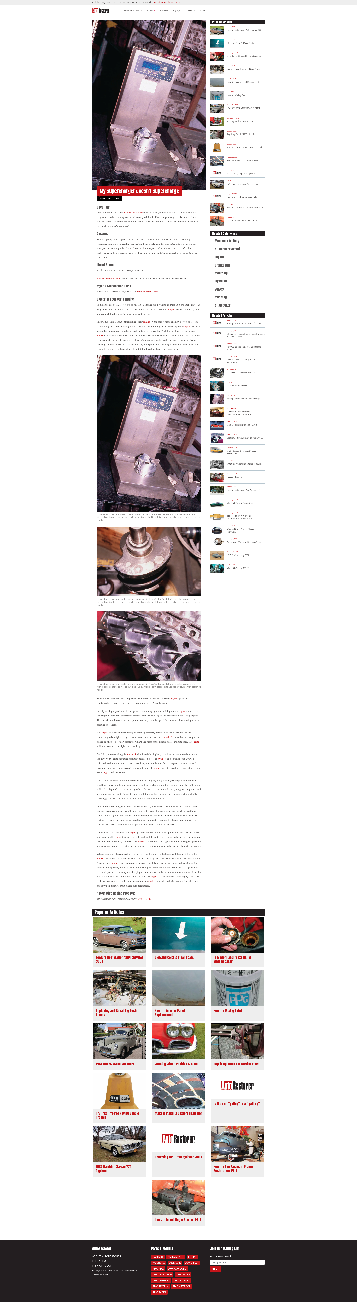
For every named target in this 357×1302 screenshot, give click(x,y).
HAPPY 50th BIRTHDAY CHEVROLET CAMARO (239, 413)
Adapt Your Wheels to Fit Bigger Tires (244, 541)
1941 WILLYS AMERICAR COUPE (243, 108)
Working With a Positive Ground (241, 121)
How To (191, 10)
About (202, 10)
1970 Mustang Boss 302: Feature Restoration (241, 452)
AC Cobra (159, 1263)
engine (171, 309)
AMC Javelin (160, 1286)
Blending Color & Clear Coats (240, 42)
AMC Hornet (182, 1280)
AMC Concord (177, 1268)
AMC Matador (182, 1286)
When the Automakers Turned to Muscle (244, 463)
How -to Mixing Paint (236, 95)
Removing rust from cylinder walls (242, 196)
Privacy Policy (101, 1265)
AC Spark (175, 1263)
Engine (192, 1257)
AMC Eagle (183, 1274)
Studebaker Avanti (133, 212)
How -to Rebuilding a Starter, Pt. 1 (242, 220)
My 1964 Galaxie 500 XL (238, 568)
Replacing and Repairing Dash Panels (243, 69)
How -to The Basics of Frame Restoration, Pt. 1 (245, 208)
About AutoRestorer (106, 1256)
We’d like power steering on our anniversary (241, 361)
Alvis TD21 (192, 1263)
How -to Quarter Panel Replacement (243, 81)
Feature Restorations (133, 10)
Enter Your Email (220, 1256)
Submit (215, 1269)
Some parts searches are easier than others (245, 323)
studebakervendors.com (108, 278)
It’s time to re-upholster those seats (242, 372)
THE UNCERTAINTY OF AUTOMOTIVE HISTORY (239, 517)
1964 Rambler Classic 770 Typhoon (242, 183)
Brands (149, 10)
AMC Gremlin (161, 1280)
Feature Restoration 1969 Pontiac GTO (244, 489)
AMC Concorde (162, 1274)
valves (118, 837)
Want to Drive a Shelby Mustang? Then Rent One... (244, 530)
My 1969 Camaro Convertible (240, 502)
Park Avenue (176, 1257)
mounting (114, 863)
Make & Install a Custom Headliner (242, 160)
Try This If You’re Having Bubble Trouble (245, 147)
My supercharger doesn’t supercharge (243, 398)
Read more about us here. (168, 2)
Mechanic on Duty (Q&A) (171, 10)
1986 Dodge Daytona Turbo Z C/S (242, 424)
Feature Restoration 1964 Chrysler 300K (245, 29)
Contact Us (99, 1261)
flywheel (131, 754)
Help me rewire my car (237, 385)
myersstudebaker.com (147, 291)
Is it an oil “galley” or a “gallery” (241, 173)
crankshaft (167, 737)
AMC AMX (158, 1268)
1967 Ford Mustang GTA (238, 555)
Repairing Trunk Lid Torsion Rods (242, 134)
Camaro (158, 1257)
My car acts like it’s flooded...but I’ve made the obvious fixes (246, 335)
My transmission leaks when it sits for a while (244, 348)
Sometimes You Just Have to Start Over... (245, 437)
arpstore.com (144, 898)
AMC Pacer (159, 1292)
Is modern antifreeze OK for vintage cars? (245, 55)
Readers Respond (234, 476)
